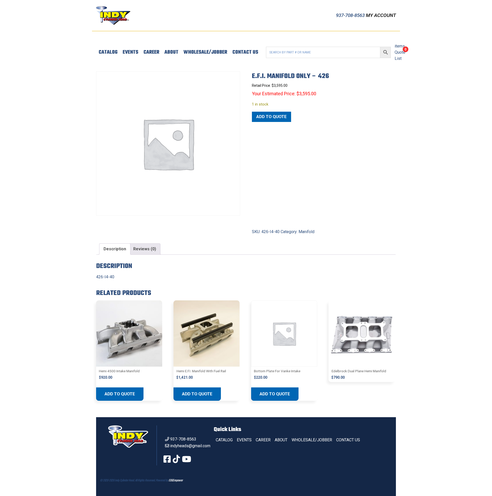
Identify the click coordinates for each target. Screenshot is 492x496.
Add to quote (271, 116)
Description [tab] (115, 248)
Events (130, 52)
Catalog (108, 52)
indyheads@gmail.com (190, 445)
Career (151, 52)
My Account (381, 15)
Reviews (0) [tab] (144, 248)
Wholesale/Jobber (205, 52)
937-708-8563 (351, 15)
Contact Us (245, 52)
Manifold (306, 231)
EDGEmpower (176, 480)
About (171, 52)
